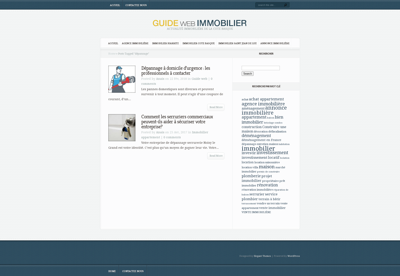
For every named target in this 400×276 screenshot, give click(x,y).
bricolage (269, 122)
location (248, 162)
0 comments (172, 137)
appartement (254, 117)
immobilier (258, 148)
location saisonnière (267, 162)
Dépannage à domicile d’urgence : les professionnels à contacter (175, 70)
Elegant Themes (262, 256)
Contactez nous (136, 5)
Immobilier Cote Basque (198, 43)
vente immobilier (272, 208)
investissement (272, 152)
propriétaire (270, 180)
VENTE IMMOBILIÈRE (256, 212)
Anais (160, 78)
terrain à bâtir (269, 199)
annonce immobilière (264, 110)
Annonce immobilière (274, 43)
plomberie (251, 176)
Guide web (199, 78)
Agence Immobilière (135, 43)
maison (267, 166)
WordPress (294, 256)
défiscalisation (277, 131)
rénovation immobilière (257, 189)
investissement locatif (260, 157)
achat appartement (266, 99)
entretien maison (267, 144)
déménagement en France (261, 140)
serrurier (256, 194)
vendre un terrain (268, 203)
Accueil (115, 5)
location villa (250, 167)
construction (252, 127)
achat (245, 99)
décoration (261, 131)
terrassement (249, 203)
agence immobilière (263, 103)
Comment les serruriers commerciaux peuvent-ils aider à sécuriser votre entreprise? (177, 122)
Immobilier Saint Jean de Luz (237, 43)
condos (278, 122)
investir (249, 153)
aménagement (253, 108)
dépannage (249, 144)
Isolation (284, 158)
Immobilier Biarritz (165, 43)
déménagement (256, 135)
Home (112, 53)
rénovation (267, 185)
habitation (284, 144)
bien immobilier (262, 120)
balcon (270, 117)
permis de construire (268, 171)
